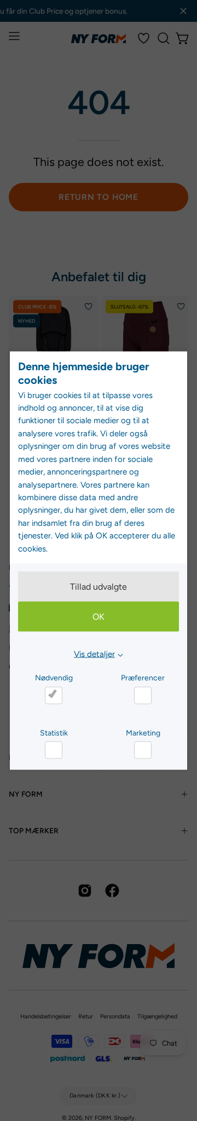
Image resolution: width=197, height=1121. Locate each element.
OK (98, 617)
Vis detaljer (94, 654)
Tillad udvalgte (98, 587)
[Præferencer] (143, 695)
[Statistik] (53, 750)
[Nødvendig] (53, 695)
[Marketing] (143, 750)
